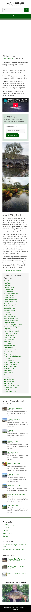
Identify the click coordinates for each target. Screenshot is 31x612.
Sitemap (5, 536)
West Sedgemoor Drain (11, 385)
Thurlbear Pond (9, 373)
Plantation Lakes (9, 352)
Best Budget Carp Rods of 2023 (13, 549)
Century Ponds (9, 295)
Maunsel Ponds (9, 339)
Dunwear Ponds (9, 310)
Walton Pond (8, 383)
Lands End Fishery (10, 337)
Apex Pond (7, 281)
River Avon (7, 354)
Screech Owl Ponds (10, 364)
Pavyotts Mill (8, 348)
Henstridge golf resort (11, 331)
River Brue (7, 358)
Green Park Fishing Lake (12, 327)
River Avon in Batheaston (12, 356)
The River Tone (9, 368)
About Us (5, 528)
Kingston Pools (9, 335)
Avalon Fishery (9, 287)
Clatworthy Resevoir (11, 306)
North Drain (8, 343)
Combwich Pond (9, 308)
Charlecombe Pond (10, 300)
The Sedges (8, 371)
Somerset (11, 58)
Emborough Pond (10, 316)
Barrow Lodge (8, 289)
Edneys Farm (8, 314)
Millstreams (8, 341)
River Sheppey (9, 360)
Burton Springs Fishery (11, 293)
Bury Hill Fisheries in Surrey (16, 573)
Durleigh (7, 312)
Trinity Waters (8, 375)
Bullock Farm (8, 291)
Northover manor (9, 345)
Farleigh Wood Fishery (11, 320)
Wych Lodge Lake (10, 391)
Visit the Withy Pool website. (11, 270)
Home (4, 58)
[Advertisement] (15, 38)
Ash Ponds (7, 283)
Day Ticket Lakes (15, 3)
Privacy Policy (7, 533)
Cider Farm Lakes (10, 304)
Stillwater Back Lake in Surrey (14, 582)
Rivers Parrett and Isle (11, 362)
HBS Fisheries (8, 329)
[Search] (26, 10)
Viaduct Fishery (9, 377)
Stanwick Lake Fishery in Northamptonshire (16, 560)
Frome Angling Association (13, 325)
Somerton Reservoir (10, 366)
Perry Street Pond (10, 350)
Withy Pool (7, 389)
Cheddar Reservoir (10, 302)
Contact (5, 530)
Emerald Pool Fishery (11, 318)
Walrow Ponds (9, 379)
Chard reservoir (9, 297)
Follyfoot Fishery (9, 322)
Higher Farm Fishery (11, 333)
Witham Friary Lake (10, 387)
